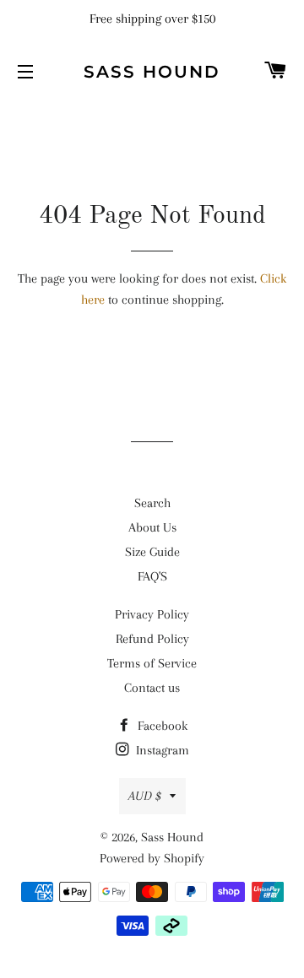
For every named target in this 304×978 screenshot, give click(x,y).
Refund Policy (152, 638)
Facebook (160, 725)
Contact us (152, 687)
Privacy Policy (152, 614)
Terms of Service (152, 663)
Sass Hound (152, 72)
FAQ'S (152, 576)
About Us (152, 527)
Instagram (161, 750)
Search (152, 503)
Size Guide (152, 551)
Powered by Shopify (152, 858)
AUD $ (144, 795)
